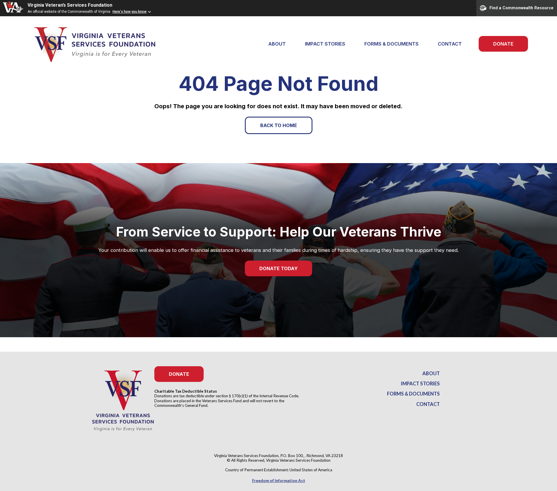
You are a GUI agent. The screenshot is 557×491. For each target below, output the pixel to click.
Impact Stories (325, 44)
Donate (503, 44)
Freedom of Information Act (278, 480)
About (431, 373)
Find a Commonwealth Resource (521, 7)
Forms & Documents (391, 44)
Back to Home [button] (278, 125)
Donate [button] (179, 374)
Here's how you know (130, 12)
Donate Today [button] (278, 268)
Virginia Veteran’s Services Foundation (70, 5)
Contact (450, 44)
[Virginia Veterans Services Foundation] (87, 44)
